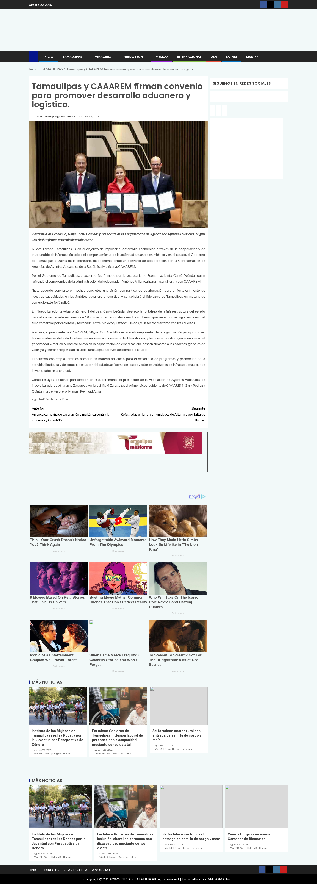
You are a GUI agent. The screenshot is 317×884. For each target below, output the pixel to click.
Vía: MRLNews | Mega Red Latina (54, 116)
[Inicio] (34, 56)
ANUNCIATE (102, 870)
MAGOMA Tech (220, 879)
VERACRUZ (103, 57)
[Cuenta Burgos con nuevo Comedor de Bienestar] (256, 806)
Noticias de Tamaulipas (53, 399)
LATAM (231, 57)
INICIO (48, 57)
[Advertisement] (118, 484)
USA (214, 57)
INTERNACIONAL (189, 57)
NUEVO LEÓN (133, 57)
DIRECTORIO (54, 870)
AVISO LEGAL (78, 870)
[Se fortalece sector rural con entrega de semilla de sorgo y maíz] (179, 706)
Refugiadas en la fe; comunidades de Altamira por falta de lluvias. (163, 414)
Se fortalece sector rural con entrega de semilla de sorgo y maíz (176, 735)
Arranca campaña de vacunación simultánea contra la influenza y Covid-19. (70, 414)
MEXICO (161, 57)
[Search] (284, 57)
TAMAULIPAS (72, 57)
